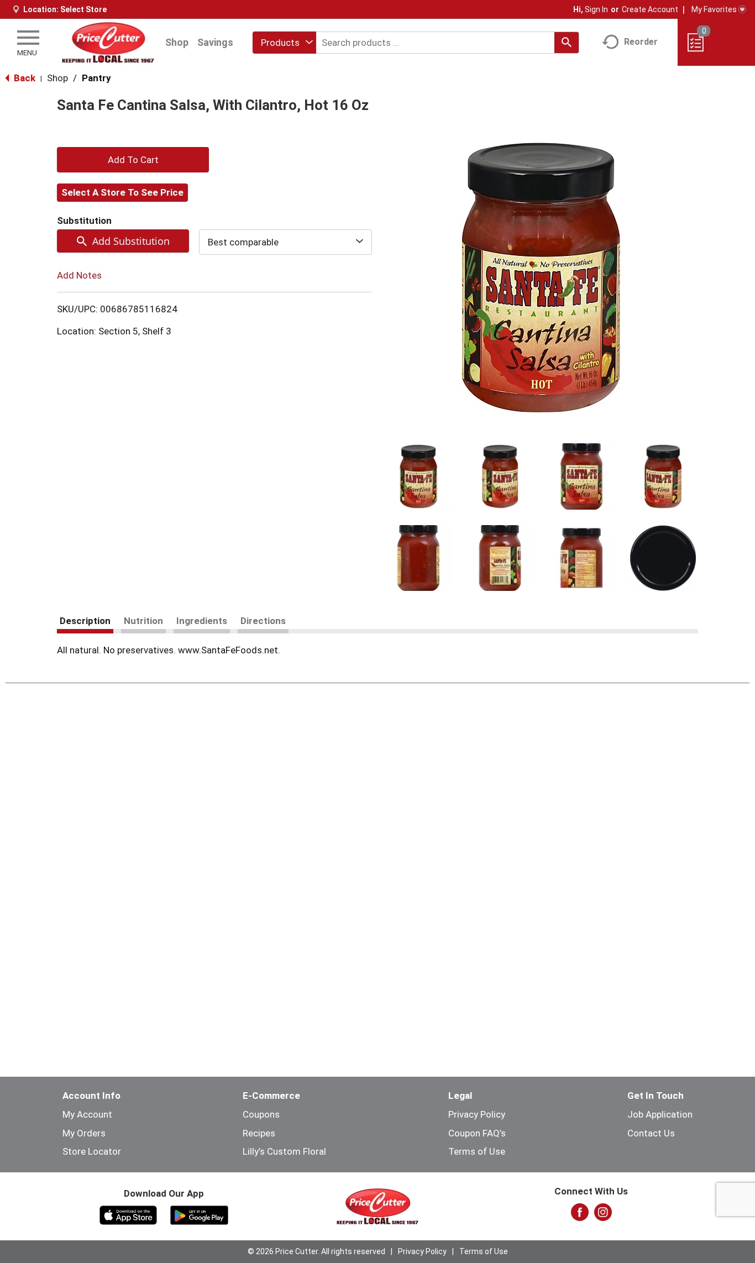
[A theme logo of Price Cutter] (108, 42)
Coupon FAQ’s (477, 1133)
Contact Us (651, 1133)
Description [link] (85, 620)
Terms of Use (476, 1151)
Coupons (261, 1114)
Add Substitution (131, 241)
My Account (87, 1114)
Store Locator (91, 1151)
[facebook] (580, 1215)
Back (23, 77)
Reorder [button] (641, 41)
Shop (176, 42)
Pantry (96, 77)
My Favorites (714, 9)
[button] (418, 476)
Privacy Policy (476, 1114)
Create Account (650, 9)
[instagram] (603, 1215)
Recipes (259, 1133)
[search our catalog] (566, 42)
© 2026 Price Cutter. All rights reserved (316, 1251)
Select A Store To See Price (122, 192)
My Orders (84, 1133)
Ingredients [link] (201, 620)
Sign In (596, 9)
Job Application (660, 1114)
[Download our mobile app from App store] (128, 1214)
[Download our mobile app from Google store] (199, 1214)
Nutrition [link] (143, 620)
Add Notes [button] (79, 275)
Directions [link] (263, 620)
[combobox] (284, 43)
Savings (215, 42)
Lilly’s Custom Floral (284, 1151)
